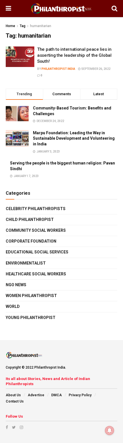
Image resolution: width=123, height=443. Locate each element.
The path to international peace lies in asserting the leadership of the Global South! (74, 55)
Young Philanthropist (30, 317)
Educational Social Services (37, 252)
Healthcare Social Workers (36, 274)
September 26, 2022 (95, 68)
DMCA (56, 395)
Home (10, 26)
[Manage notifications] (109, 430)
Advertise (36, 395)
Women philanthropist (31, 295)
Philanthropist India (58, 68)
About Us (13, 395)
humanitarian (40, 26)
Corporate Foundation (31, 241)
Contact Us (15, 401)
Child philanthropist (30, 219)
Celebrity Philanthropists (36, 208)
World (13, 306)
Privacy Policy (80, 395)
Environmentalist (26, 263)
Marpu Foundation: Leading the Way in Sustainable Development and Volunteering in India (74, 138)
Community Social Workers (36, 230)
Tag (22, 26)
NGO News (16, 285)
